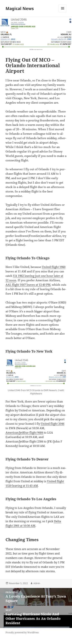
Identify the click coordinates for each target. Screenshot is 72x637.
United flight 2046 (52, 423)
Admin (36, 583)
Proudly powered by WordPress (22, 632)
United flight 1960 (53, 267)
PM (47, 284)
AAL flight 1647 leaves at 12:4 (25, 284)
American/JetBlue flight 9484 (24, 432)
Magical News (20, 8)
